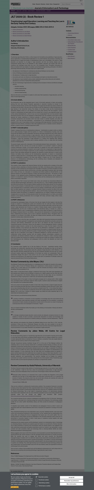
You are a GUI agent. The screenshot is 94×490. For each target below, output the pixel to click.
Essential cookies (43, 477)
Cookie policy (14, 487)
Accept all (71, 477)
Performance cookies (44, 486)
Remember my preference (71, 480)
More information (71, 484)
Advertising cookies (43, 483)
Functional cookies (43, 480)
